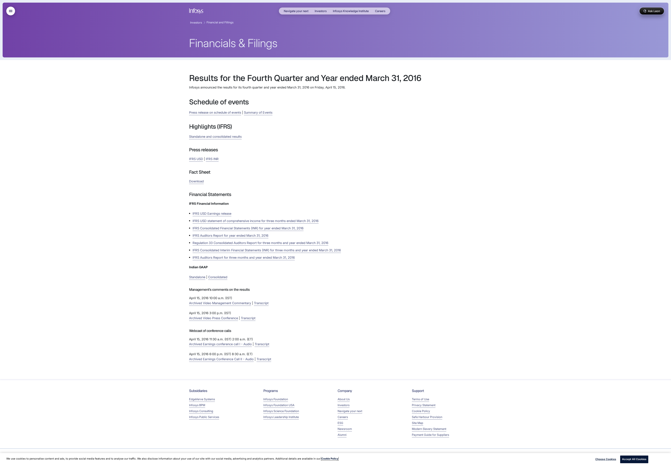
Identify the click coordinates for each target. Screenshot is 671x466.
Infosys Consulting (201, 411)
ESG (340, 423)
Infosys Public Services (204, 417)
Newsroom (345, 429)
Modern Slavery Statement (429, 429)
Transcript (261, 303)
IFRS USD (196, 159)
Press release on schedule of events (215, 112)
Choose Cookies (605, 459)
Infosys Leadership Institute (281, 417)
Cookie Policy (421, 411)
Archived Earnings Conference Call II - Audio (221, 359)
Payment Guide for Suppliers (430, 435)
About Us (344, 399)
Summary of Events (258, 112)
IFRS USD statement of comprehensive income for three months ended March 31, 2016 (256, 221)
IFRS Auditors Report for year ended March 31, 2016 (230, 235)
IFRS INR (212, 159)
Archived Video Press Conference (213, 318)
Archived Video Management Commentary (220, 303)
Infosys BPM (197, 405)
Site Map (417, 423)
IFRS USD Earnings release (212, 213)
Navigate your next (296, 11)
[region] (335, 459)
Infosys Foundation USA (278, 405)
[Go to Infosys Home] (196, 11)
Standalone (197, 277)
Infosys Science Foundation (281, 411)
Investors (321, 11)
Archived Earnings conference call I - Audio (220, 344)
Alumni (342, 435)
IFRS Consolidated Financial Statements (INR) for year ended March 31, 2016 (248, 228)
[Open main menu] (10, 11)
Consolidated (217, 277)
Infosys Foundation (275, 399)
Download (196, 181)
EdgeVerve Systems (202, 399)
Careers (380, 11)
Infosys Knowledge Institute (351, 11)
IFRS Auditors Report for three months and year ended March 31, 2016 (244, 257)
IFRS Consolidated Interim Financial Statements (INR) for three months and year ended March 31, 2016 (267, 250)
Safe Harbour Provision (427, 417)
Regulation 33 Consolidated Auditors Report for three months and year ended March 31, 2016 (260, 243)
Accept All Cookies (634, 459)
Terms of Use (420, 399)
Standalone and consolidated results (215, 136)
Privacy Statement (423, 405)
